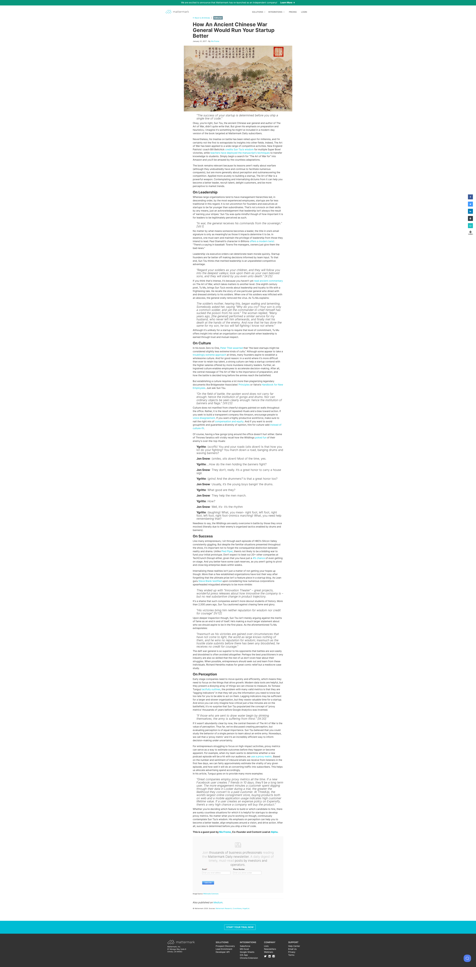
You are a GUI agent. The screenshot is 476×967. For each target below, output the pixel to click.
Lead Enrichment (224, 949)
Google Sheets (247, 952)
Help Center (294, 946)
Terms (291, 955)
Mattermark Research (224, 908)
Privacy (291, 952)
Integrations (275, 12)
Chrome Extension (249, 958)
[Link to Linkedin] (270, 956)
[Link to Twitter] (266, 956)
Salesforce (245, 946)
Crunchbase (237, 908)
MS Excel (244, 949)
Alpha (274, 831)
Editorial (218, 18)
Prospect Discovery (225, 946)
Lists (266, 946)
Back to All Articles (202, 18)
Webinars (268, 952)
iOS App (244, 955)
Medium (218, 902)
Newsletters (270, 949)
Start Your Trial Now (239, 927)
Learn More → (287, 2)
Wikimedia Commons (210, 894)
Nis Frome (215, 41)
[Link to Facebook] (273, 956)
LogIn (304, 12)
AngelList (245, 908)
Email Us (292, 949)
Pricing (293, 12)
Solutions (258, 12)
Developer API (223, 952)
